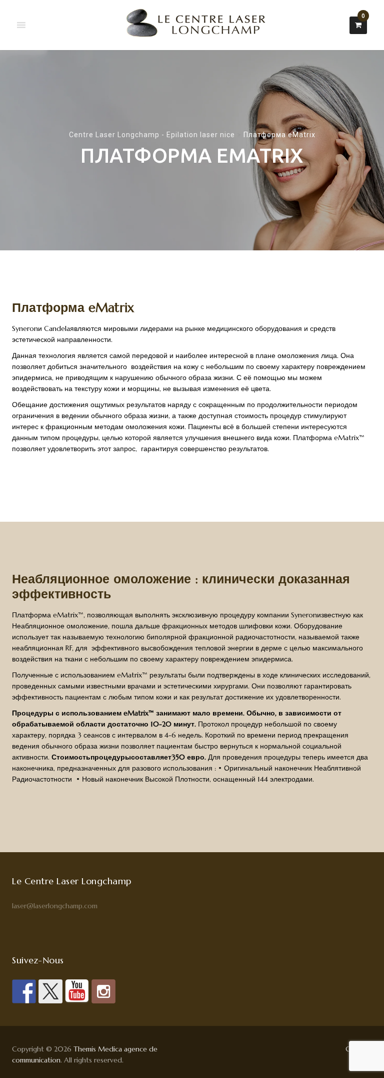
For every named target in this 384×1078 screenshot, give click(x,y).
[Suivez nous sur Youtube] (77, 991)
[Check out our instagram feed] (104, 991)
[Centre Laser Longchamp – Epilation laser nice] (192, 25)
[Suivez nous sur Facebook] (24, 991)
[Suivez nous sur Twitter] (50, 991)
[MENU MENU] (21, 25)
